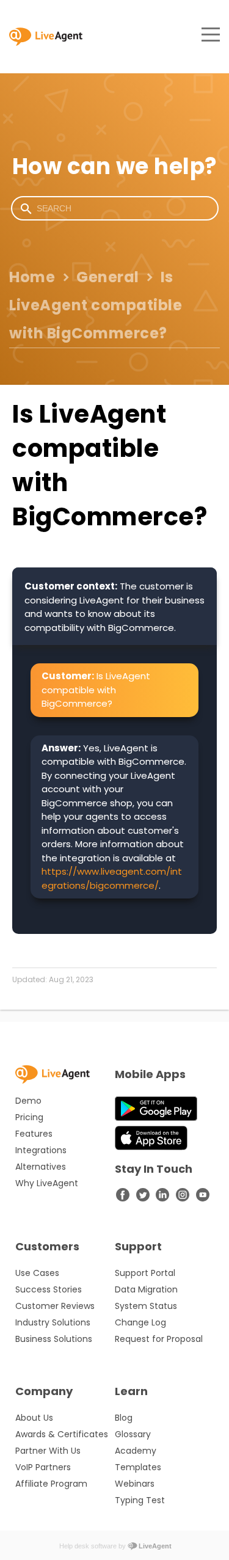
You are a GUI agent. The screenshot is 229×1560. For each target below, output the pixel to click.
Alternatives (40, 1167)
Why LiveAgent (46, 1183)
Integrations (41, 1150)
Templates (138, 1467)
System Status (146, 1306)
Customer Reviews (55, 1306)
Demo (28, 1101)
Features (34, 1134)
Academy (135, 1451)
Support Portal (145, 1273)
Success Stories (48, 1289)
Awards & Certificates (61, 1434)
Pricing (29, 1117)
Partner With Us (48, 1451)
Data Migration (146, 1289)
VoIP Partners (43, 1467)
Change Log (140, 1322)
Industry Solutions (52, 1322)
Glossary (133, 1434)
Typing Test (140, 1500)
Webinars (134, 1484)
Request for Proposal (159, 1339)
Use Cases (37, 1273)
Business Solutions (53, 1339)
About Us (34, 1418)
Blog (124, 1418)
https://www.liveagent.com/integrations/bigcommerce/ (112, 878)
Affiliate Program (51, 1484)
